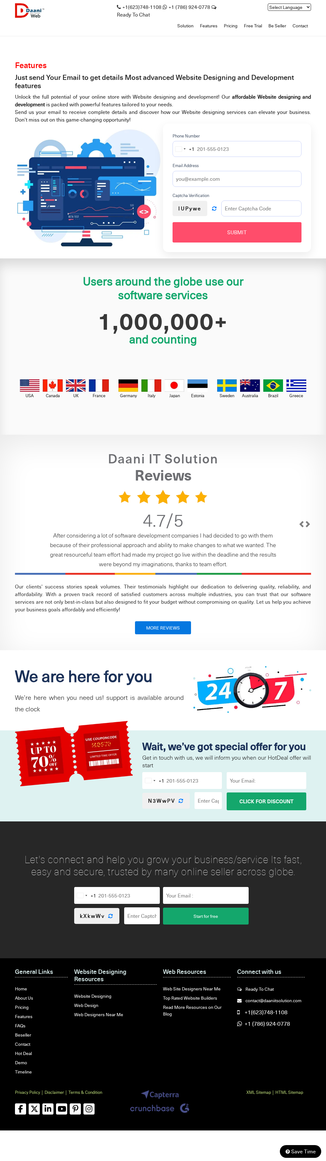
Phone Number (186, 136)
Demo (21, 1062)
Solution (185, 26)
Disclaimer (54, 1092)
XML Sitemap (258, 1092)
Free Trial (253, 26)
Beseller (23, 1035)
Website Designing (92, 996)
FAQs (20, 1026)
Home (21, 989)
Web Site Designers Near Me (192, 989)
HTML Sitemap (289, 1092)
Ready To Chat (259, 989)
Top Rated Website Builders (190, 998)
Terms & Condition (85, 1092)
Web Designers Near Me (98, 1014)
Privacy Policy (27, 1092)
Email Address (186, 165)
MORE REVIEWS (163, 628)
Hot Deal (23, 1053)
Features (208, 26)
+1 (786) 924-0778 (189, 7)
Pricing (230, 26)
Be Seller (277, 26)
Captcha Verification (191, 195)
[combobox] (184, 149)
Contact (300, 26)
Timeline (23, 1072)
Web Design (86, 1005)
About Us (24, 998)
